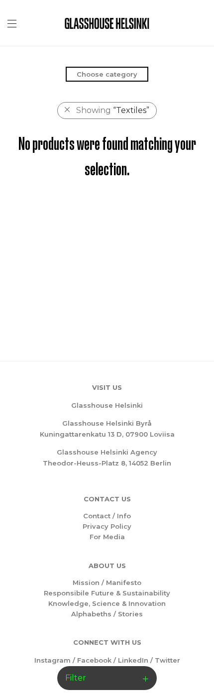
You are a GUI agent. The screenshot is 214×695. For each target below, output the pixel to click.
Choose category (107, 74)
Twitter (167, 660)
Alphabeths (91, 614)
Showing (112, 110)
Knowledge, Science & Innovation (107, 603)
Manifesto (123, 582)
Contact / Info (107, 516)
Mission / (89, 582)
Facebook (94, 660)
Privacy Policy (107, 526)
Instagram (52, 660)
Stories (130, 614)
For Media (107, 537)
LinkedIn (133, 660)
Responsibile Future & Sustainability (107, 593)
